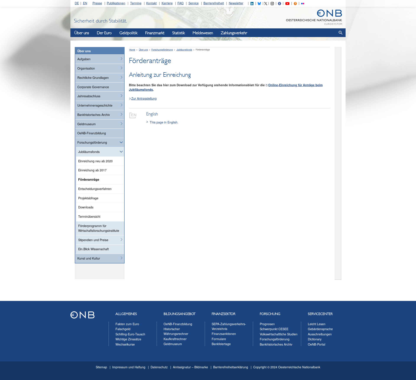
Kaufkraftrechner (175, 339)
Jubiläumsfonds (89, 151)
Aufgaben (84, 59)
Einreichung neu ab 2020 (95, 161)
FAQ (180, 3)
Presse (97, 3)
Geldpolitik (128, 33)
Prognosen (267, 324)
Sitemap (101, 367)
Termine (135, 3)
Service (193, 3)
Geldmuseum (86, 124)
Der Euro (104, 33)
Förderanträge (88, 179)
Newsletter (236, 3)
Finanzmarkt (154, 33)
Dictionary (315, 339)
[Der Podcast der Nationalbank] (295, 3)
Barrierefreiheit (213, 3)
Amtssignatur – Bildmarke (190, 367)
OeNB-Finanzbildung (91, 133)
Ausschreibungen (320, 334)
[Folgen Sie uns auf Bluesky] (259, 3)
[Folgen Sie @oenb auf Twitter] (265, 3)
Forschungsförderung (92, 142)
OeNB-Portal (316, 344)
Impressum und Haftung (128, 367)
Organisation (86, 68)
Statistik (178, 33)
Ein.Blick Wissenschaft (93, 249)
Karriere (167, 3)
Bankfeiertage (221, 344)
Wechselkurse (125, 344)
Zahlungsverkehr (234, 33)
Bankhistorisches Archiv (93, 114)
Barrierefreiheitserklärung (230, 367)
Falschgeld (122, 329)
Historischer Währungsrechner (176, 331)
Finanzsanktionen (224, 333)
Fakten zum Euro (127, 324)
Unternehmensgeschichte (94, 105)
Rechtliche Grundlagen (93, 77)
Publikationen (116, 3)
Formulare (219, 339)
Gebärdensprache (320, 329)
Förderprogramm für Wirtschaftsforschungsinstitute (98, 228)
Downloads (85, 207)
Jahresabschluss (88, 96)
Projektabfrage (88, 198)
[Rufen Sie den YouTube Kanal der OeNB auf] (287, 3)
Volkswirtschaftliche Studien (278, 334)
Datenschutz (159, 367)
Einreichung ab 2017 (92, 170)
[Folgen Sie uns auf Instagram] (272, 3)
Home (132, 49)
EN (85, 3)
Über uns (81, 33)
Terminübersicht (89, 216)
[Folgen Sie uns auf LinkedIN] (252, 3)
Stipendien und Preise (93, 240)
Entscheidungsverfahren (95, 189)
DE (77, 3)
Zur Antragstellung (144, 98)
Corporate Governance (93, 87)
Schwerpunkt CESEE (274, 329)
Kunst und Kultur (88, 258)
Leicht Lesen (316, 324)
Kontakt (151, 3)
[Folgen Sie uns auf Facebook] (279, 3)
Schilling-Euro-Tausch (130, 334)
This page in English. (164, 122)
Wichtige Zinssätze (128, 339)
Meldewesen (203, 33)
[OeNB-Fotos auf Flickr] (302, 3)
